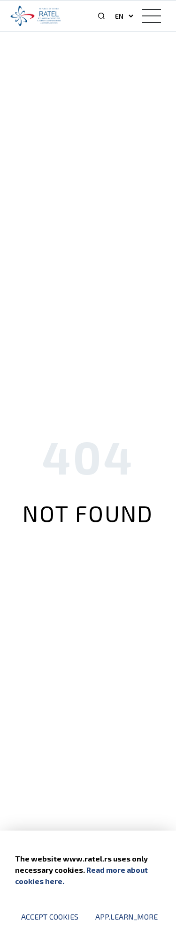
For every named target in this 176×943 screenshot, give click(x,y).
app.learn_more (126, 916)
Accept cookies (49, 916)
